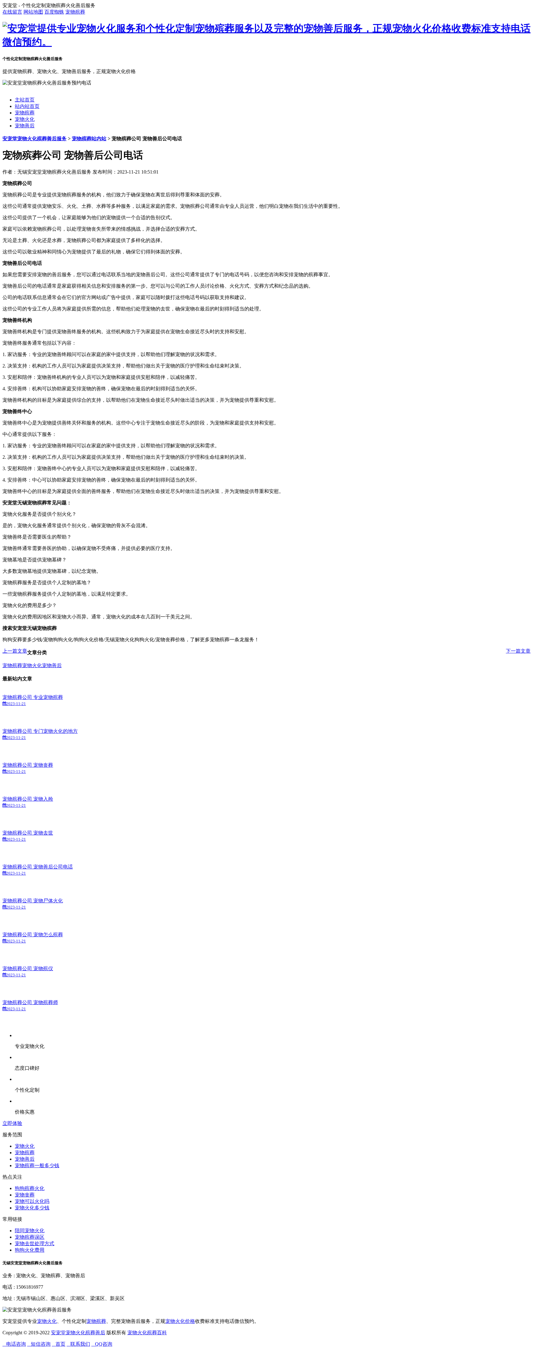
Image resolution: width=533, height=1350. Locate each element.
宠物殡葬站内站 (89, 138)
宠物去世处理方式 (34, 1243)
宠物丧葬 (25, 1194)
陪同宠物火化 (29, 1230)
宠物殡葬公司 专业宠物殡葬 (32, 697)
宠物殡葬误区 (29, 1237)
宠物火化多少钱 (32, 1207)
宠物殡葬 (75, 11)
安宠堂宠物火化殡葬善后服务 (34, 138)
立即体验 (12, 1123)
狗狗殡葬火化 (29, 1188)
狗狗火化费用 (29, 1250)
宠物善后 (25, 125)
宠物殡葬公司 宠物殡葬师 (30, 1002)
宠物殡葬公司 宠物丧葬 (27, 765)
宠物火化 (25, 119)
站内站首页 (27, 106)
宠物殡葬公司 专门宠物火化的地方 (40, 731)
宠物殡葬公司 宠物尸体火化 (32, 900)
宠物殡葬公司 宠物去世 (27, 832)
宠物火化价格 (180, 1321)
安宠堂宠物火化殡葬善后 (78, 1332)
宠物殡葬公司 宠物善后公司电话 (37, 866)
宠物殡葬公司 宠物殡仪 (27, 968)
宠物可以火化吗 (32, 1201)
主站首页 (25, 99)
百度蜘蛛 (54, 11)
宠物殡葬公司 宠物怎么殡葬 (32, 934)
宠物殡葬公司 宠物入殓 (27, 799)
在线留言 (12, 11)
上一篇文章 (14, 651)
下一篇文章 (518, 651)
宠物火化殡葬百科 (147, 1332)
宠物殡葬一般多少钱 (37, 1165)
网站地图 (33, 11)
